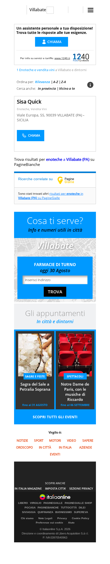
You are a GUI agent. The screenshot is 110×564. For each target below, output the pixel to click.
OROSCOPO (24, 447)
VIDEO (71, 440)
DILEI (82, 507)
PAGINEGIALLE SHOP (78, 503)
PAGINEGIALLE (53, 503)
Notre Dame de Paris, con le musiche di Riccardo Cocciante (75, 392)
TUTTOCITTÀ (69, 507)
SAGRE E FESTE (35, 376)
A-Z (55, 82)
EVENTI (55, 454)
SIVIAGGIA (29, 512)
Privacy (62, 518)
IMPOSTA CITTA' (55, 488)
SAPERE (87, 440)
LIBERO (23, 503)
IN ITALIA (65, 447)
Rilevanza (42, 82)
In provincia (47, 88)
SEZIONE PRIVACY (81, 488)
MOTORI (55, 440)
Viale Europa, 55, (31, 115)
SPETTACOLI (75, 376)
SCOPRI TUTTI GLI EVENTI (55, 416)
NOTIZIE (22, 440)
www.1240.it (62, 58)
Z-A (63, 82)
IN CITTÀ (45, 447)
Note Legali (45, 518)
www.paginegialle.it (70, 180)
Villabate (37, 9)
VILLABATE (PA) (70, 115)
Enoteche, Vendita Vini (32, 109)
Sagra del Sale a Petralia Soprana (35, 387)
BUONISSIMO (63, 512)
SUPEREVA (81, 512)
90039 (51, 115)
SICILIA (22, 119)
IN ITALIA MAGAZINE (28, 488)
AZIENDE (85, 447)
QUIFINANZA (45, 512)
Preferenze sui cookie (49, 522)
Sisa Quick (29, 101)
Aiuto (71, 522)
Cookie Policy (80, 518)
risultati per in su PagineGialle (50, 195)
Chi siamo (27, 518)
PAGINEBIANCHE (48, 507)
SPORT (38, 440)
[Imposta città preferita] (20, 10)
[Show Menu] (90, 10)
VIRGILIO (35, 503)
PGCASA (30, 507)
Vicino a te (67, 88)
